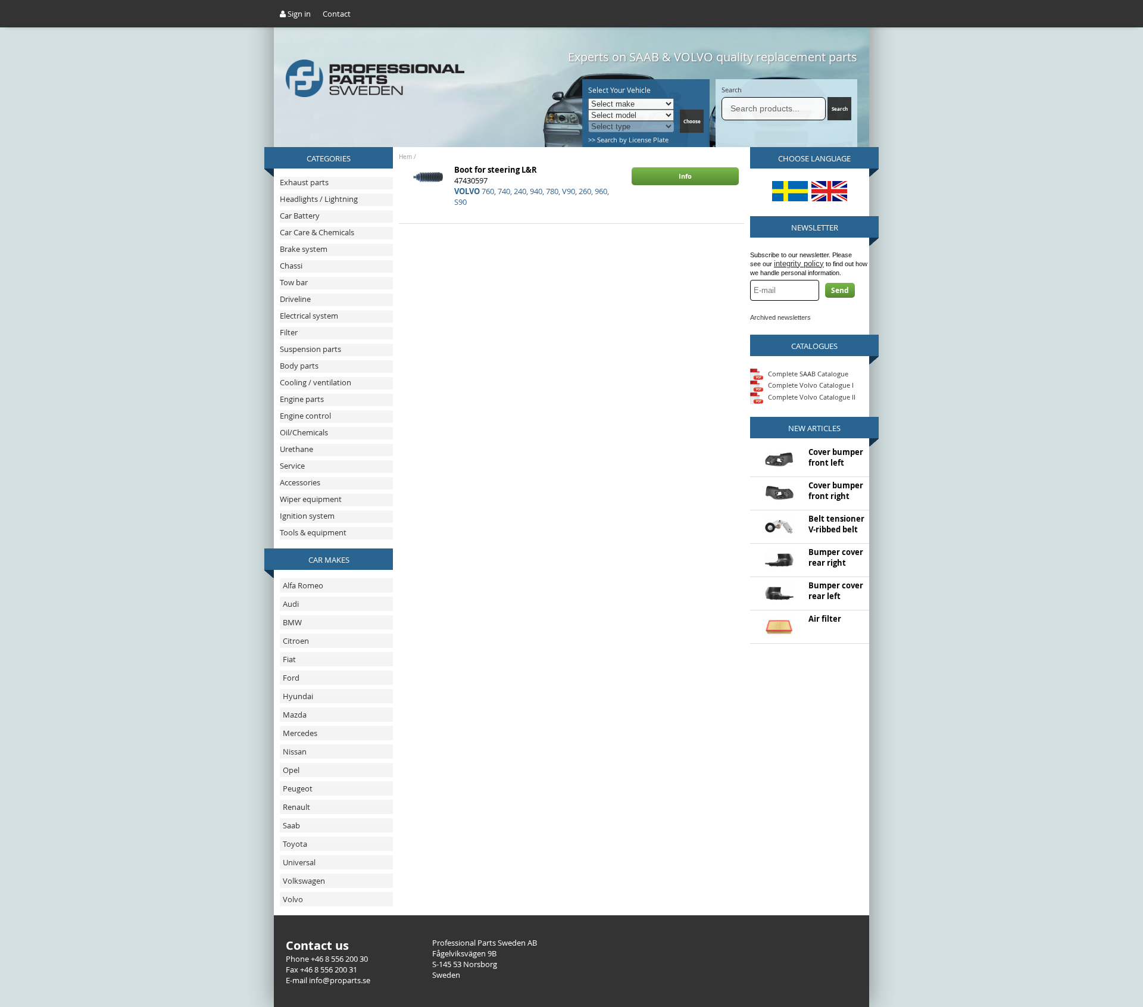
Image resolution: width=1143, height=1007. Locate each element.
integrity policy (799, 263)
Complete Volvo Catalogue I (810, 385)
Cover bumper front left (835, 457)
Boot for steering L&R (495, 169)
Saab (291, 825)
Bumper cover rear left (835, 590)
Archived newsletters (780, 317)
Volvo (293, 899)
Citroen (296, 640)
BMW (292, 622)
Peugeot (298, 788)
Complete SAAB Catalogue (808, 373)
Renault (296, 807)
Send (840, 290)
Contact (337, 13)
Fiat (289, 659)
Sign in (298, 13)
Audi (291, 603)
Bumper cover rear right (835, 557)
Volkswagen (304, 880)
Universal (299, 862)
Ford (291, 677)
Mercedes (300, 733)
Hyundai (298, 696)
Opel (291, 770)
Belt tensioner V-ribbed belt (836, 524)
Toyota (295, 843)
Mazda (295, 714)
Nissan (295, 751)
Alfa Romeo (303, 585)
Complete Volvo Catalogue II (810, 396)
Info (685, 176)
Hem (405, 157)
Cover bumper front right (835, 490)
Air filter (824, 618)
